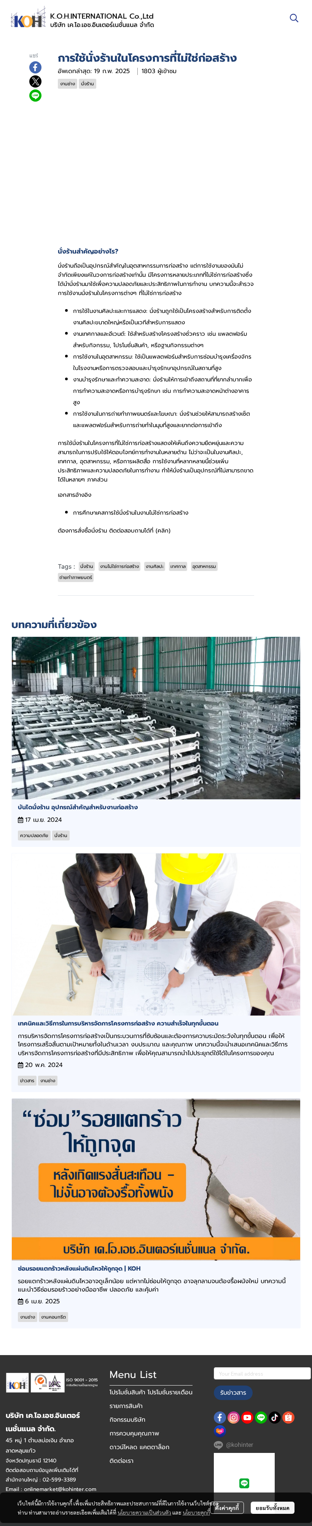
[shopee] (288, 1417)
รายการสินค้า (126, 1406)
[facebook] (220, 1417)
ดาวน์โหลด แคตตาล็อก (139, 1447)
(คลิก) (163, 530)
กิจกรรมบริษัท (127, 1419)
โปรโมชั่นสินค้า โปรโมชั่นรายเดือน (151, 1392)
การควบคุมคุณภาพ (134, 1433)
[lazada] (220, 1431)
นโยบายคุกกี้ (196, 1512)
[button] (294, 17)
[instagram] (234, 1417)
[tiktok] (275, 1417)
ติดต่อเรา (122, 1460)
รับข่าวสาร (233, 1392)
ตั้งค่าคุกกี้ (227, 1507)
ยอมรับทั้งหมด (273, 1507)
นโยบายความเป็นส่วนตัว (144, 1512)
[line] (261, 1417)
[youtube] (247, 1417)
